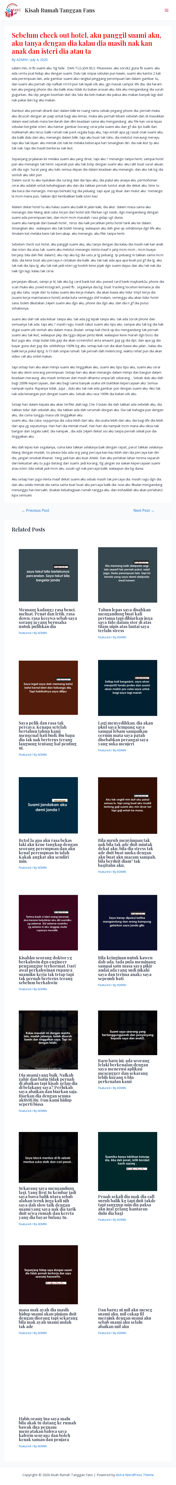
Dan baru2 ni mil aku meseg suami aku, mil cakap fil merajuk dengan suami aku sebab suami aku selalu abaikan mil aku (125, 1318)
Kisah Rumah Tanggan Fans (60, 10)
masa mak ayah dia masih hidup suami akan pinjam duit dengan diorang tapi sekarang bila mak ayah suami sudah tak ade (48, 1318)
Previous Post (35, 510)
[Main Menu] (166, 10)
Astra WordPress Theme (135, 1474)
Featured (25, 633)
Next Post (143, 510)
